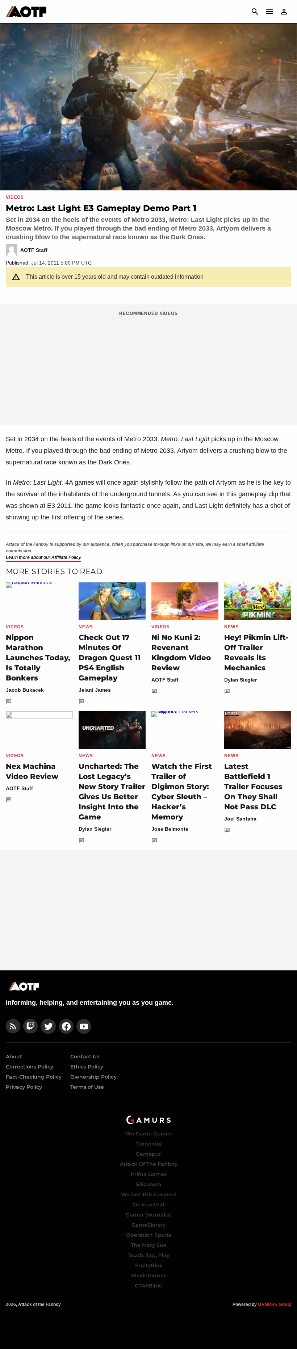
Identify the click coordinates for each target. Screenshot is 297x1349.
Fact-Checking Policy (34, 1077)
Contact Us (84, 1056)
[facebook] (66, 1026)
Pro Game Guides (148, 1133)
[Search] (255, 11)
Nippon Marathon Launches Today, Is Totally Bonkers (38, 657)
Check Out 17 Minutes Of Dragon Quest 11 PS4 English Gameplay (110, 657)
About (14, 1056)
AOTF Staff (165, 680)
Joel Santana (240, 819)
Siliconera (149, 1184)
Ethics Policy (86, 1066)
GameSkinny (148, 1225)
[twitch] (30, 1026)
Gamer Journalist (148, 1214)
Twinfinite (148, 1144)
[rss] (13, 1026)
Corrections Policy (29, 1066)
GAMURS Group (274, 1304)
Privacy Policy (24, 1087)
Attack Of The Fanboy (148, 1164)
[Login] (284, 11)
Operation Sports (148, 1235)
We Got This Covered (148, 1194)
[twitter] (48, 1026)
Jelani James (95, 690)
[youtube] (84, 1026)
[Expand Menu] (269, 11)
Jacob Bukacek (25, 690)
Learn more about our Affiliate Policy (43, 557)
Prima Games (149, 1174)
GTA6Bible (148, 1285)
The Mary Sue (149, 1245)
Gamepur (148, 1154)
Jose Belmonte (169, 829)
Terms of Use (87, 1087)
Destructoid (148, 1204)
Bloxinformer (148, 1275)
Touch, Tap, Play (148, 1255)
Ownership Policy (93, 1077)
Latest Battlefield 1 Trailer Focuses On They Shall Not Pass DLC (253, 786)
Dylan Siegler (240, 680)
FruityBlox (148, 1265)
